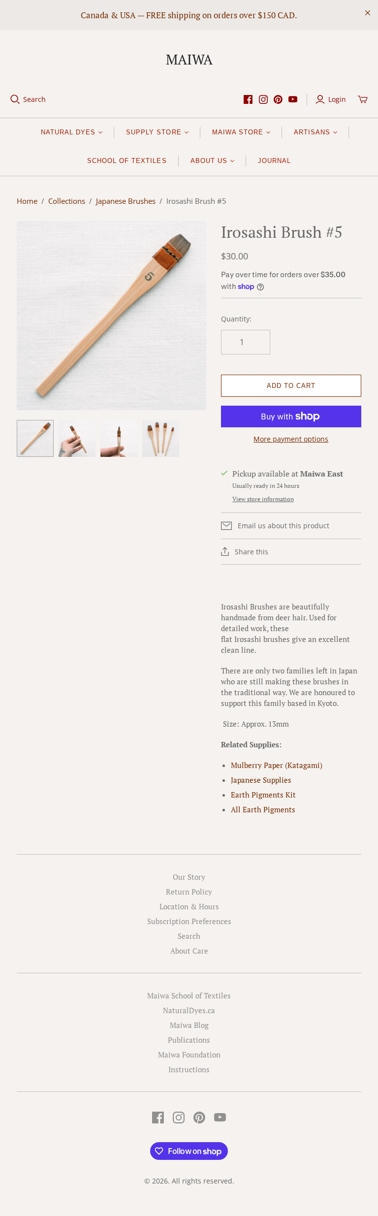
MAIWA (189, 59)
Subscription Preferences (189, 921)
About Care (189, 951)
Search (34, 99)
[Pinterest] (278, 99)
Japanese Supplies (261, 780)
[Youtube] (292, 99)
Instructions (189, 1069)
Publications (189, 1040)
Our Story (189, 877)
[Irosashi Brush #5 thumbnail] (35, 438)
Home (27, 201)
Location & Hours (189, 906)
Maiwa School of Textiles (189, 995)
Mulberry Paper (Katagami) (276, 765)
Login (337, 99)
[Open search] (15, 99)
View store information (263, 499)
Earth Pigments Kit (263, 795)
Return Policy (189, 891)
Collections (66, 201)
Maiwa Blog (189, 1025)
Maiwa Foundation (189, 1054)
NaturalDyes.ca (189, 1010)
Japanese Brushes (126, 201)
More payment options (290, 439)
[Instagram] (263, 99)
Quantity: (236, 318)
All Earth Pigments (263, 809)
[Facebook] (248, 99)
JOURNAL (274, 160)
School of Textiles (127, 160)
